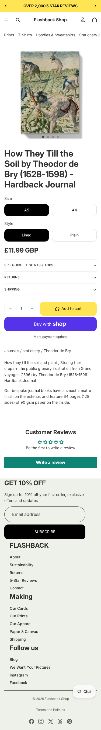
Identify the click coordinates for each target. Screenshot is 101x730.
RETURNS (12, 277)
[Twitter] (50, 721)
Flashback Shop (57, 699)
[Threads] (60, 721)
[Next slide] (95, 6)
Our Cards (19, 608)
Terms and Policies (50, 710)
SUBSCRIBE (44, 531)
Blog (14, 659)
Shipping (18, 639)
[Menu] (6, 20)
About (15, 557)
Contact (17, 588)
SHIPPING (12, 289)
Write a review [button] (50, 462)
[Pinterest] (69, 721)
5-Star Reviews (23, 580)
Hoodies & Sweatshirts (55, 35)
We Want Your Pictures (30, 667)
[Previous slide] (6, 6)
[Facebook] (31, 721)
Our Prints (19, 616)
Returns (16, 572)
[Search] (18, 20)
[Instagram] (41, 721)
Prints (9, 35)
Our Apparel (21, 623)
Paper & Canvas (24, 631)
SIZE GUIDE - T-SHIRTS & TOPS (28, 265)
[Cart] (94, 20)
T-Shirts (25, 35)
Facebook (18, 682)
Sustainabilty (21, 564)
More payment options (50, 337)
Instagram (19, 675)
